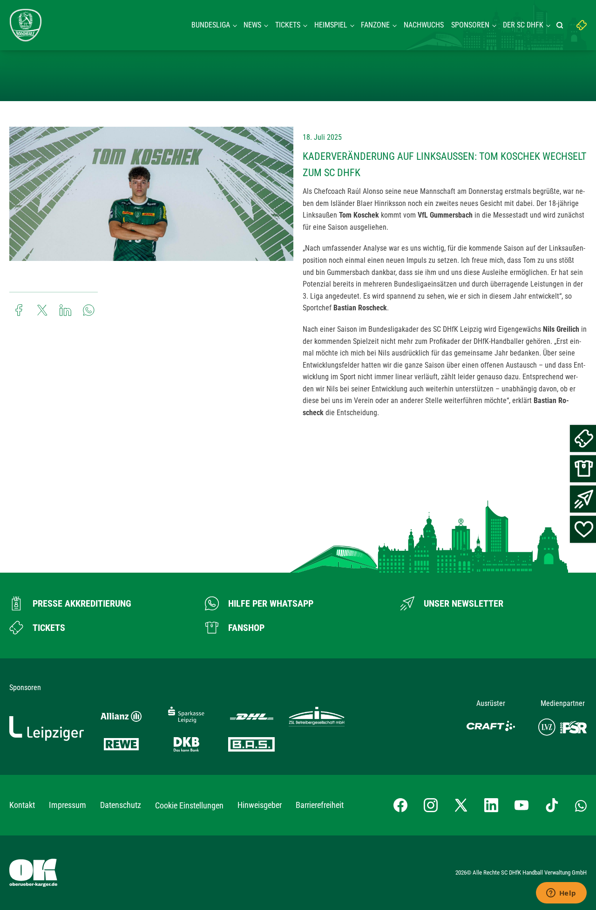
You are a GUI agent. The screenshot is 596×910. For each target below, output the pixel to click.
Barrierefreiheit (320, 805)
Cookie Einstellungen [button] (189, 805)
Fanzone (375, 25)
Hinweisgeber (259, 805)
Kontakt (22, 805)
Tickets (287, 25)
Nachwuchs (424, 25)
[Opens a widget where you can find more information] (561, 893)
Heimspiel (330, 25)
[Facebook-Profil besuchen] (400, 805)
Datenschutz (120, 805)
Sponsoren (470, 25)
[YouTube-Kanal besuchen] (521, 805)
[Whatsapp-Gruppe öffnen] (581, 805)
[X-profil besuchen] (461, 805)
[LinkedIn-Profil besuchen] (491, 805)
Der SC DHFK (523, 25)
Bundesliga (210, 25)
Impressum (67, 805)
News (252, 25)
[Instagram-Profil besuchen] (431, 805)
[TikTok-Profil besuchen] (552, 805)
